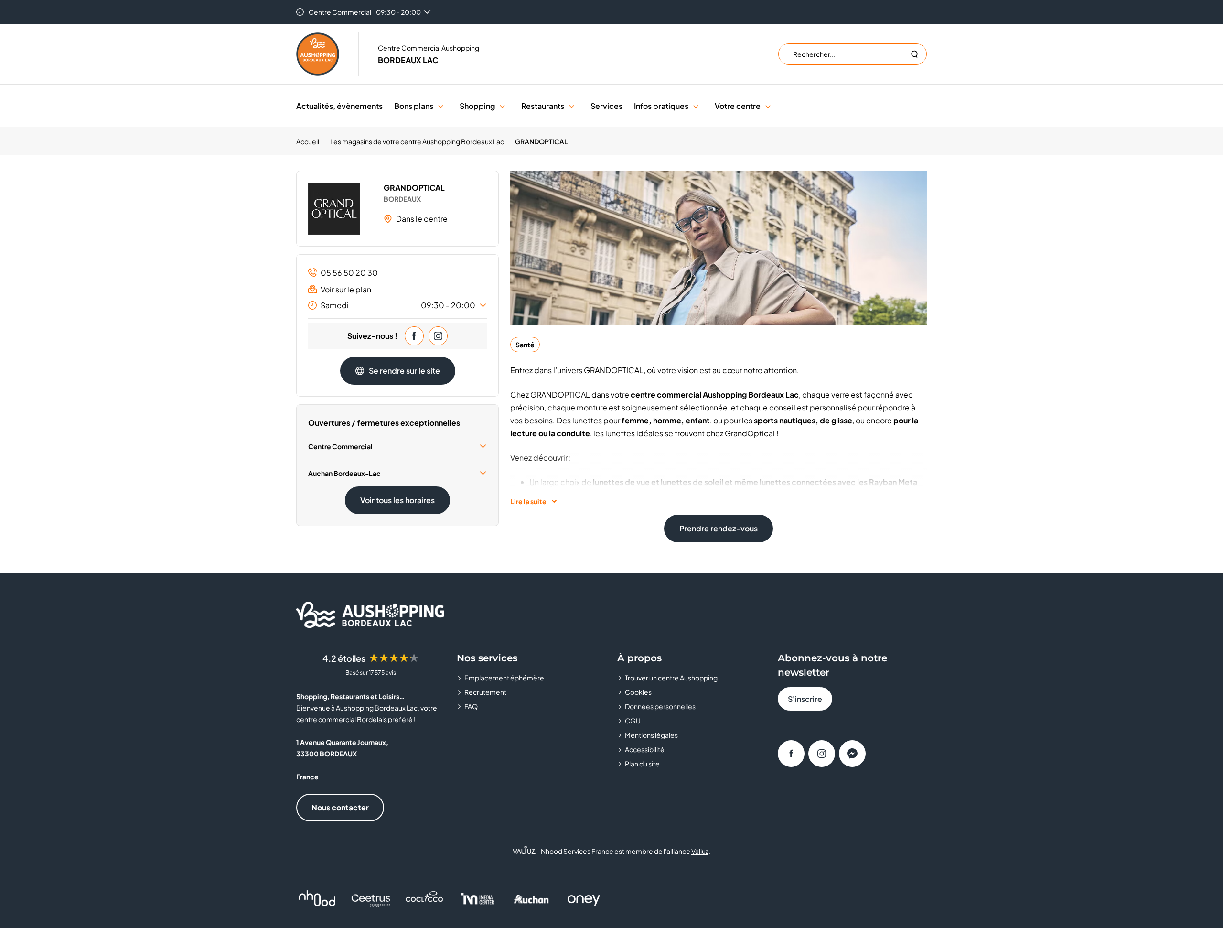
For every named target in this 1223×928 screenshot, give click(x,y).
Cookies (638, 692)
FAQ (471, 706)
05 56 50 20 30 (349, 273)
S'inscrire (805, 699)
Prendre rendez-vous (718, 528)
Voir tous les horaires (397, 500)
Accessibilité (645, 749)
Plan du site (642, 763)
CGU (633, 720)
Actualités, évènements (339, 106)
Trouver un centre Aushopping (671, 677)
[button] (440, 106)
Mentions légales (651, 735)
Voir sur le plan (346, 289)
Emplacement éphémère (504, 677)
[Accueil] (317, 54)
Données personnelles (660, 706)
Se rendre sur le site (404, 371)
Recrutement (485, 692)
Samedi (398, 305)
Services (606, 106)
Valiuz (699, 851)
